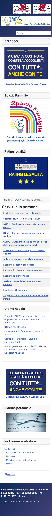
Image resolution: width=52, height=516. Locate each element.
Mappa (21, 496)
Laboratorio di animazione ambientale (22, 270)
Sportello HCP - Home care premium (21, 218)
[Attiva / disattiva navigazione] (4, 33)
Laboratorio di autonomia (16, 275)
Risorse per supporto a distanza (20, 452)
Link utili (9, 464)
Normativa (10, 456)
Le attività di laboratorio (15, 290)
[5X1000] (26, 382)
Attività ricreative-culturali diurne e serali (24, 259)
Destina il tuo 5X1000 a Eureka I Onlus (26, 84)
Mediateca (9, 448)
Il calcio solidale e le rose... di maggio (22, 213)
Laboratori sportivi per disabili (18, 264)
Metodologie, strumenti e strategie (21, 460)
